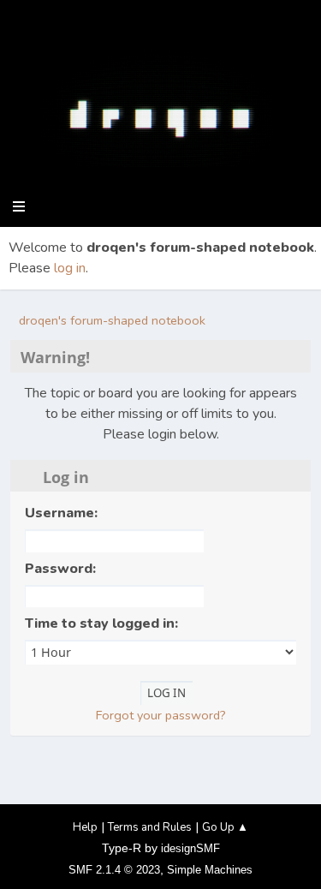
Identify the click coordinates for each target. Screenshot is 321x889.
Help (85, 827)
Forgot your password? (161, 715)
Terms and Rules (150, 827)
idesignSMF (190, 848)
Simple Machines (210, 869)
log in (70, 268)
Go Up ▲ (225, 827)
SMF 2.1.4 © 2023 (114, 869)
